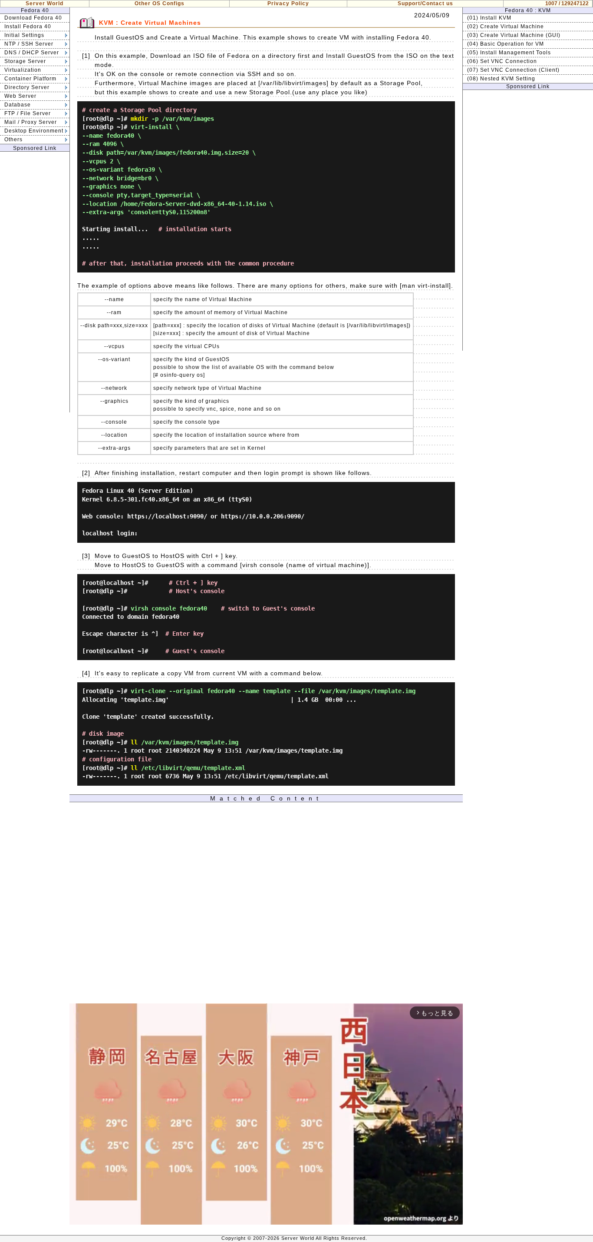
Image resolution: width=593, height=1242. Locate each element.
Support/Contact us (425, 3)
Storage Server (25, 61)
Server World (44, 3)
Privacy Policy (288, 3)
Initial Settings (24, 35)
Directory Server (26, 87)
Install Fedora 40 (27, 26)
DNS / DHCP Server (31, 53)
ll (134, 742)
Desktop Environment (33, 131)
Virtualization (22, 70)
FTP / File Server (27, 113)
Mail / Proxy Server (30, 122)
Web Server (20, 96)
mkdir (139, 118)
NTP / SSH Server (28, 44)
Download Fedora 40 (33, 18)
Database (17, 105)
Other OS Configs (159, 3)
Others (13, 139)
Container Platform (30, 79)
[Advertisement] (34, 282)
